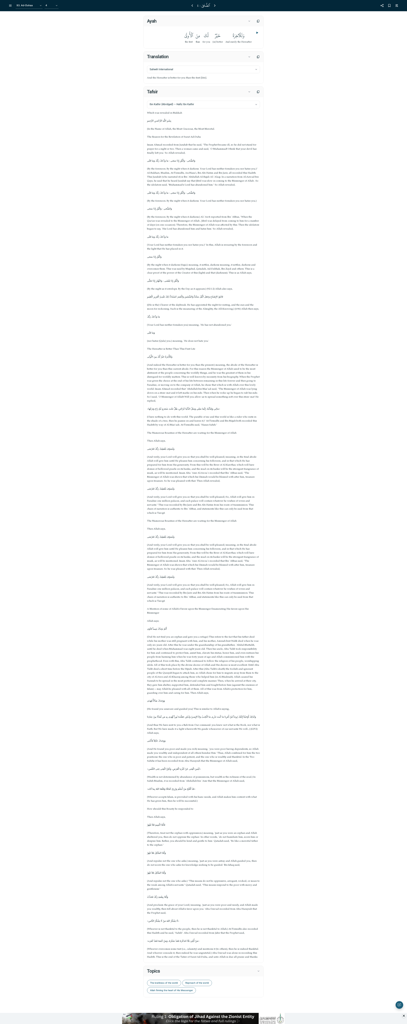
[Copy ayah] (258, 21)
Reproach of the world (197, 982)
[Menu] (10, 5)
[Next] (215, 5)
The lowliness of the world (164, 982)
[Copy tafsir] (258, 91)
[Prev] (192, 5)
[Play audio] (257, 33)
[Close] (404, 1016)
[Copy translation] (258, 57)
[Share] (382, 5)
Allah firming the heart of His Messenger (171, 990)
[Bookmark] (389, 5)
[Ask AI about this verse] (399, 1005)
